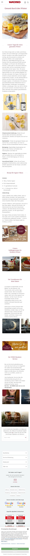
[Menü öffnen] (2, 2)
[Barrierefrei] (25, 2)
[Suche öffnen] (27, 2)
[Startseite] (14, 2)
